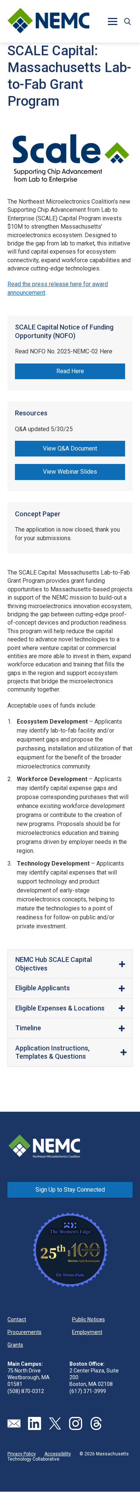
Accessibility (57, 1454)
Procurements (24, 1332)
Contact (16, 1319)
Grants (15, 1345)
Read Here (70, 371)
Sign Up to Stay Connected (70, 1189)
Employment (87, 1332)
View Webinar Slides (70, 471)
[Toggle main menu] (112, 21)
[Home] (48, 21)
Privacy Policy (21, 1454)
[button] (127, 21)
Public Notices (88, 1319)
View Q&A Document (70, 448)
